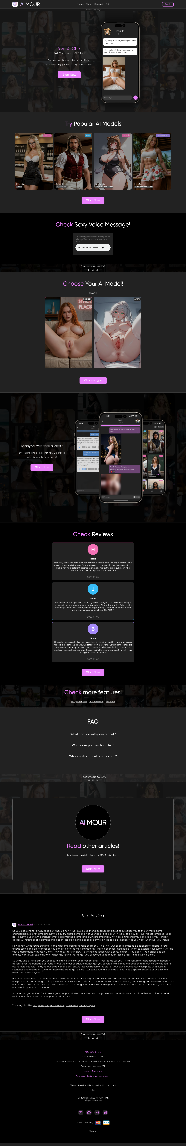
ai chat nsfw (72, 855)
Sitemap (93, 1131)
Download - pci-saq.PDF (93, 1066)
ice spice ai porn (79, 702)
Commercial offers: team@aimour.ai (93, 1076)
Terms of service (78, 1085)
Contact (98, 4)
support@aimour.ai (93, 1071)
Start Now (69, 74)
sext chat (110, 702)
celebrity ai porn (88, 855)
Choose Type (93, 380)
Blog (93, 1090)
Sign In (168, 4)
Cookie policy (109, 1085)
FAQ (107, 4)
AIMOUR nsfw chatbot (109, 855)
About (89, 4)
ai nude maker (96, 702)
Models (80, 4)
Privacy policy (94, 1085)
